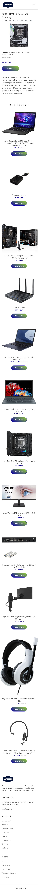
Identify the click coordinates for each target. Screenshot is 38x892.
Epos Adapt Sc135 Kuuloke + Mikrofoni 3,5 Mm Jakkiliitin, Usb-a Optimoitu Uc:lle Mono (19, 752)
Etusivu (4, 20)
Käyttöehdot (6, 869)
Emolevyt (5, 55)
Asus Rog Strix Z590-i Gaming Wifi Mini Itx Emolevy (19, 462)
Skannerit (5, 836)
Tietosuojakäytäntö (9, 873)
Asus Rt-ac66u (19, 308)
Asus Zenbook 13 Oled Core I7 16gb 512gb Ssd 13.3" (19, 410)
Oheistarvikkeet (7, 829)
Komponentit (25, 52)
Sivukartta (5, 877)
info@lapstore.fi (7, 809)
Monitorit (5, 825)
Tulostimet (5, 844)
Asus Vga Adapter (19, 195)
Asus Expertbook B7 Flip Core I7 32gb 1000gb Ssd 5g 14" (19, 358)
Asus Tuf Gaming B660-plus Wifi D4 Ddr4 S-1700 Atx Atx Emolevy (19, 257)
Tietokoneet (6, 840)
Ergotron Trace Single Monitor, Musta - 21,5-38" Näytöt (19, 618)
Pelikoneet (5, 832)
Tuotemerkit (15, 52)
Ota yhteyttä (6, 865)
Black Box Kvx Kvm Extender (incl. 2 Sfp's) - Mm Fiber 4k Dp (19, 566)
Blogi (3, 861)
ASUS (11, 55)
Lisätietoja (10, 68)
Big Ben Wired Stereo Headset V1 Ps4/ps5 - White (19, 700)
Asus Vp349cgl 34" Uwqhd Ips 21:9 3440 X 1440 (19, 514)
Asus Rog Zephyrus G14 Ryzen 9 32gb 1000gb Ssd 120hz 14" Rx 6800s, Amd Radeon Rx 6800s (19, 143)
